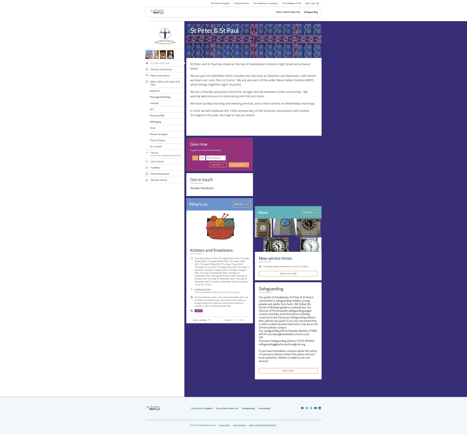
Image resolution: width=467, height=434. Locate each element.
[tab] (201, 320)
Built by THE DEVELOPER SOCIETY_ (263, 425)
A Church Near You (241, 3)
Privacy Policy (224, 425)
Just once (216, 164)
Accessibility (264, 408)
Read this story (288, 273)
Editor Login (310, 3)
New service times (275, 258)
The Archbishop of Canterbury (265, 3)
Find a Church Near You (288, 12)
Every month (237, 164)
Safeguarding (311, 12)
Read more (288, 370)
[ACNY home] (157, 12)
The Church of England (220, 3)
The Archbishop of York (291, 3)
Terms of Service (239, 425)
